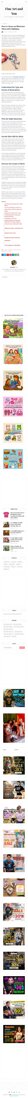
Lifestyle (9, 251)
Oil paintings (12, 564)
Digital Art (20, 561)
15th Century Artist (8, 624)
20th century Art (18, 631)
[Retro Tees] (14, 1042)
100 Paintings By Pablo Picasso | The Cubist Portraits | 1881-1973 (16, 524)
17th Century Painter (8, 626)
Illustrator (4, 251)
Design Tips (11, 249)
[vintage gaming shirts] (14, 871)
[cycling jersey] (14, 1018)
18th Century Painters (18, 626)
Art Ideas (5, 249)
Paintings (18, 564)
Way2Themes (15, 1094)
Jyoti (6, 32)
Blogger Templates (14, 1095)
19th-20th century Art (8, 631)
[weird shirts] (14, 994)
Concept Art (13, 561)
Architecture (6, 561)
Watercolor (19, 566)
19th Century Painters (8, 629)
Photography (7, 566)
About (4, 749)
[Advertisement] (14, 489)
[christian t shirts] (14, 920)
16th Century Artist (17, 624)
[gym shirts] (14, 798)
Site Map (14, 636)
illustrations (18, 249)
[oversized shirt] (14, 774)
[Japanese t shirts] (14, 945)
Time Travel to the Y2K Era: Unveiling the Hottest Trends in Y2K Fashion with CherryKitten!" (17, 515)
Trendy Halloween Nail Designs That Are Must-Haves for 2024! (16, 539)
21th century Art (7, 636)
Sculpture (13, 566)
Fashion (5, 564)
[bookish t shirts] (14, 969)
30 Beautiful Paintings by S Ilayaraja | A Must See (17, 531)
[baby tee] (14, 823)
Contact (16, 749)
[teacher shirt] (14, 847)
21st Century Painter (19, 634)
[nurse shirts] (14, 896)
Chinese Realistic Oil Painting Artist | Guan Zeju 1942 (17, 548)
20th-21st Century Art (8, 634)
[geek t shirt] (14, 706)
